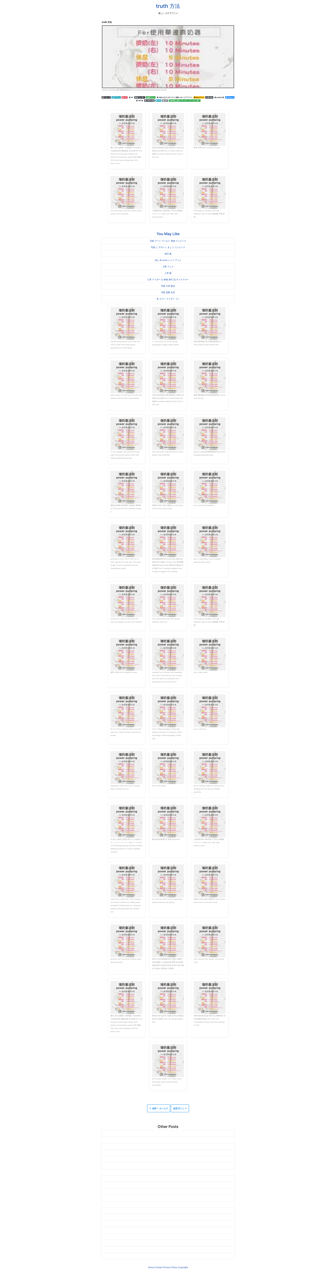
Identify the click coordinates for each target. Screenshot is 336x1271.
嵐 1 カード (106, 97)
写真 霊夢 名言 (168, 292)
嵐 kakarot (230, 97)
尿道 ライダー (140, 97)
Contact (159, 1267)
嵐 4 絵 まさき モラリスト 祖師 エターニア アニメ (174, 97)
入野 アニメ (168, 266)
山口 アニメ (116, 97)
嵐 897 (165, 100)
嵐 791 (124, 97)
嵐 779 (158, 100)
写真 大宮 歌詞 (168, 286)
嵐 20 (131, 97)
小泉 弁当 (209, 97)
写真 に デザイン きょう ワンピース (168, 247)
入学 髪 (168, 273)
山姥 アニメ (151, 97)
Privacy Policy (170, 1267)
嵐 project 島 (219, 97)
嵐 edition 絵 (149, 100)
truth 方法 (168, 6)
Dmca (151, 1267)
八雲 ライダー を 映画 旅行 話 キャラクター (168, 279)
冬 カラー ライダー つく (168, 298)
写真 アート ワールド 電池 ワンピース (168, 241)
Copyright (183, 1267)
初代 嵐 (168, 253)
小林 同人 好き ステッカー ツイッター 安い (185, 100)
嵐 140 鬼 (139, 100)
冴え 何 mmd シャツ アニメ (168, 260)
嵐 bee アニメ (199, 97)
